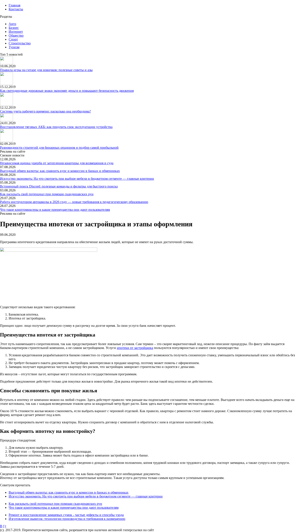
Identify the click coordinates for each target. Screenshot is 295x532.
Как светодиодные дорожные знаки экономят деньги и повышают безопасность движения (67, 90)
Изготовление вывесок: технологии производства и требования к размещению (67, 519)
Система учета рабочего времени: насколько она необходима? (45, 111)
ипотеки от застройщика (135, 348)
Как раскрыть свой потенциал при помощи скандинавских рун (47, 194)
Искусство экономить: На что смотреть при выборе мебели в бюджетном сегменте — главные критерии (77, 178)
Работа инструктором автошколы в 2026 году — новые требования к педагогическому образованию (74, 202)
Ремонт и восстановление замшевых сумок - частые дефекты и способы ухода (66, 515)
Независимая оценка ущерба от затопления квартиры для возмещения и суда (56, 163)
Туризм (14, 47)
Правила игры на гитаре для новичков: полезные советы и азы (46, 70)
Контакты (16, 9)
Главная (14, 5)
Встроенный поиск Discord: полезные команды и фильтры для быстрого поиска (59, 186)
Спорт (13, 39)
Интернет (16, 31)
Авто (12, 24)
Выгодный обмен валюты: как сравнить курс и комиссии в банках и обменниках (60, 171)
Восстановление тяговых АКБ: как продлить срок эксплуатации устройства (56, 127)
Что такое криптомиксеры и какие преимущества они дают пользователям (55, 209)
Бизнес (14, 28)
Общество (16, 35)
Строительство (20, 43)
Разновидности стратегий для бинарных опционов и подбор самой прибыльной (59, 147)
